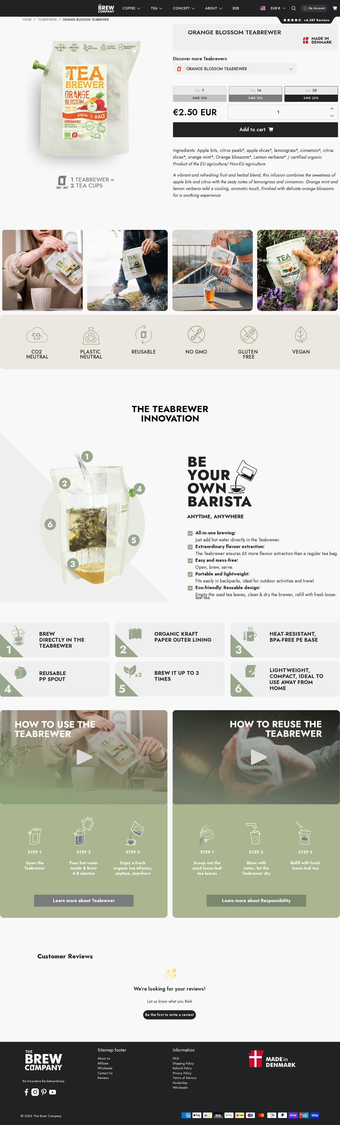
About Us (104, 1058)
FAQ (176, 1058)
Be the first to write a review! (169, 1014)
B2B (236, 8)
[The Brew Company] (106, 8)
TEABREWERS (47, 19)
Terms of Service (184, 1077)
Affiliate (103, 1063)
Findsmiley (180, 1082)
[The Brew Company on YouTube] (52, 1094)
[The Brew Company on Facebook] (26, 1094)
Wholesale (105, 1068)
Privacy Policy (182, 1073)
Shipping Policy (183, 1063)
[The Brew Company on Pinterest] (44, 1094)
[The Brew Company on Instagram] (35, 1094)
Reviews (103, 1077)
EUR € (275, 8)
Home (27, 19)
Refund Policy (182, 1068)
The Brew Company (47, 1116)
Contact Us (105, 1073)
